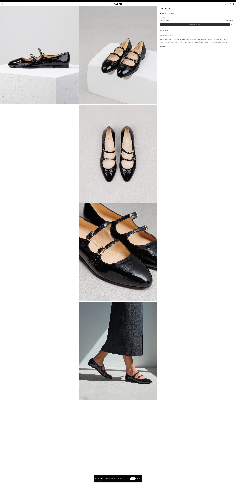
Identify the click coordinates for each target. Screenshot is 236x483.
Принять (132, 478)
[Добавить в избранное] (231, 24)
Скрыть (138, 478)
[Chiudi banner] (234, 1)
